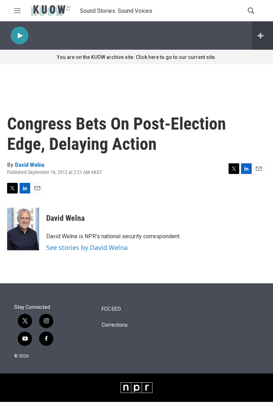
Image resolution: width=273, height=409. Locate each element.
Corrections (115, 325)
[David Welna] (23, 229)
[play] (19, 36)
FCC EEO (111, 309)
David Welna (29, 164)
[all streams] (262, 35)
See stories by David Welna (87, 247)
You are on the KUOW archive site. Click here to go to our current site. (136, 57)
